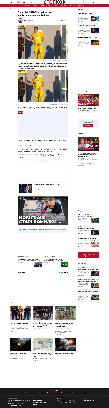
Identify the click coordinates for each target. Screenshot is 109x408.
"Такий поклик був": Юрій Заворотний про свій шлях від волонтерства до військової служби (88, 154)
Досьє (55, 5)
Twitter (60, 229)
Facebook (53, 229)
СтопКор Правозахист (37, 400)
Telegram (48, 229)
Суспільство (17, 8)
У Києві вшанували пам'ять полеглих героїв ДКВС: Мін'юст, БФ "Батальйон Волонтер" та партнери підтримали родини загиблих (42, 324)
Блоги (49, 5)
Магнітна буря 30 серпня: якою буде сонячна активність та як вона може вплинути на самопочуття (87, 27)
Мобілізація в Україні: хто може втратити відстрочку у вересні (86, 215)
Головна (12, 8)
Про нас (34, 398)
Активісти (35, 404)
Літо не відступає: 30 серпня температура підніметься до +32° (86, 14)
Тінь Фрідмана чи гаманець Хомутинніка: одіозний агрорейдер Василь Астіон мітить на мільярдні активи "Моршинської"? (88, 282)
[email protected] (19, 405)
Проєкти (27, 5)
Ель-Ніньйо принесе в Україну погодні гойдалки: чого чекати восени (87, 38)
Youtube (56, 229)
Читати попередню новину (23, 256)
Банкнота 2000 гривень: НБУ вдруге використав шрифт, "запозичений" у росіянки (42, 355)
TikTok (20, 230)
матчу (52, 109)
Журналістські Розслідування (39, 402)
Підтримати (87, 2)
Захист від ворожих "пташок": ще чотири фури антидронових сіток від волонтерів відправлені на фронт (87, 110)
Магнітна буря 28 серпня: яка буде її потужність (64, 354)
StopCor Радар (72, 5)
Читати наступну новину (50, 256)
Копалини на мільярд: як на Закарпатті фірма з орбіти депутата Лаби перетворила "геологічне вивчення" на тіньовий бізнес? (88, 294)
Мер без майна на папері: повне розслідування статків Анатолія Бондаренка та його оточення (86, 228)
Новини (42, 5)
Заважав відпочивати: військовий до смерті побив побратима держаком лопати (20, 323)
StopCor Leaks (63, 5)
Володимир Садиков (28, 19)
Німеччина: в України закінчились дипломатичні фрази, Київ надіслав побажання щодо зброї (53, 260)
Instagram (64, 229)
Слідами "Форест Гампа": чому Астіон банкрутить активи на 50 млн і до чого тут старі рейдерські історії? (88, 269)
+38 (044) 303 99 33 (88, 256)
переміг (55, 154)
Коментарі (22, 272)
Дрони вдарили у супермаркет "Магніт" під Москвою (18, 354)
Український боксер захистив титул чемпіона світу (46, 184)
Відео (35, 5)
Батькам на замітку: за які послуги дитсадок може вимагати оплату (87, 239)
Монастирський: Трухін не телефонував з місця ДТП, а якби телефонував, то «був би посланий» (29, 260)
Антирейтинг (81, 5)
